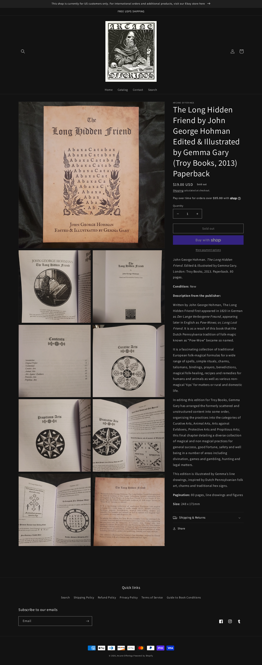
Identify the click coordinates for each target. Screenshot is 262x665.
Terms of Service (152, 597)
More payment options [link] (208, 249)
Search (65, 597)
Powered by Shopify (143, 655)
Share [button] (181, 528)
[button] (22, 51)
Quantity (178, 205)
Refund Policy (107, 597)
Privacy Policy (129, 597)
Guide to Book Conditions (184, 597)
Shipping (178, 190)
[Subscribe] (87, 621)
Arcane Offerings (125, 655)
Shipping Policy (84, 597)
